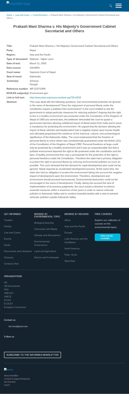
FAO (6, 289)
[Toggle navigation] (118, 6)
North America (72, 248)
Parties (7, 226)
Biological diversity (44, 222)
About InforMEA (11, 376)
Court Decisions (40, 15)
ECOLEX (9, 303)
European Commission (15, 307)
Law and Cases (22, 15)
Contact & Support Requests (17, 379)
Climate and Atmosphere (47, 235)
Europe (68, 232)
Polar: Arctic (70, 254)
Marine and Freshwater (46, 257)
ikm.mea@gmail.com (18, 326)
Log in (7, 385)
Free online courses (106, 237)
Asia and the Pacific (74, 226)
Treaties (8, 220)
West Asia (69, 261)
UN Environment (12, 286)
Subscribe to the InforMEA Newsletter (32, 355)
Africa (67, 220)
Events (7, 238)
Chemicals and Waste (45, 229)
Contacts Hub (11, 263)
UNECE (8, 296)
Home (9, 15)
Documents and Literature (18, 251)
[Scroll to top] (119, 384)
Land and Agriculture (45, 251)
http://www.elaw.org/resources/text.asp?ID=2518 (55, 97)
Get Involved (9, 382)
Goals (7, 245)
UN (6, 282)
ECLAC (8, 300)
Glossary (8, 257)
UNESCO (9, 293)
